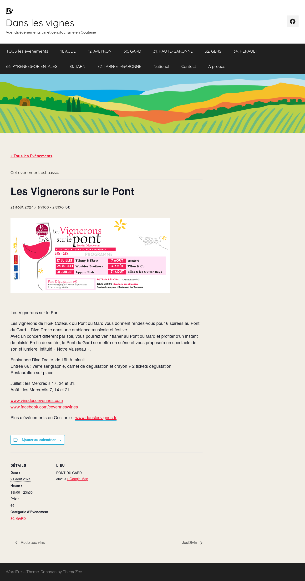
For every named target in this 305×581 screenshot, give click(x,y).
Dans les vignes (40, 23)
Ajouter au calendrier (38, 439)
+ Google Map (77, 478)
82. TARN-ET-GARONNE (119, 66)
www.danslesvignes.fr (96, 417)
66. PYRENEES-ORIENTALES (31, 66)
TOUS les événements (27, 51)
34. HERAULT (245, 51)
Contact (188, 66)
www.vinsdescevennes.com (36, 400)
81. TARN (77, 66)
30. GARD (132, 51)
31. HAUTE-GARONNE (173, 51)
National (161, 66)
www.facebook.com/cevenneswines (44, 406)
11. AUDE (68, 51)
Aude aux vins (32, 542)
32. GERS (213, 51)
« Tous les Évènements (31, 156)
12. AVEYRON (100, 51)
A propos (216, 66)
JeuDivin (190, 542)
